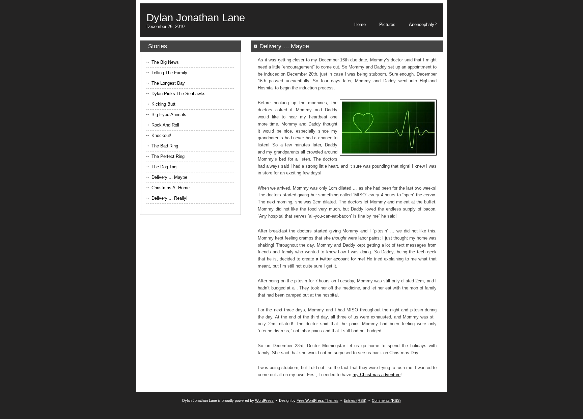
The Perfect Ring (168, 156)
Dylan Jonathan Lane (195, 18)
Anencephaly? (423, 24)
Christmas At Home (170, 187)
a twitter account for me (339, 258)
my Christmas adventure (376, 374)
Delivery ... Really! (169, 198)
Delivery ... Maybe (169, 177)
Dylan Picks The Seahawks (178, 93)
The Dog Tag (163, 166)
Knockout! (161, 135)
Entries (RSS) (355, 400)
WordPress (264, 400)
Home (360, 24)
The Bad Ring (164, 145)
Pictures (387, 24)
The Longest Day (168, 83)
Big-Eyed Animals (168, 114)
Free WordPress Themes (317, 400)
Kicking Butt (163, 104)
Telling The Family (169, 72)
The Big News (165, 62)
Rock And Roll (165, 125)
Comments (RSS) (386, 400)
